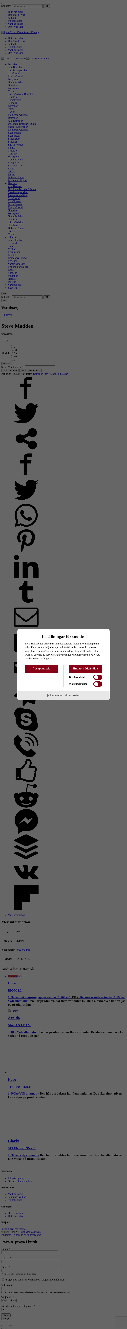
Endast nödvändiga (85, 668)
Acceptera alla (41, 668)
